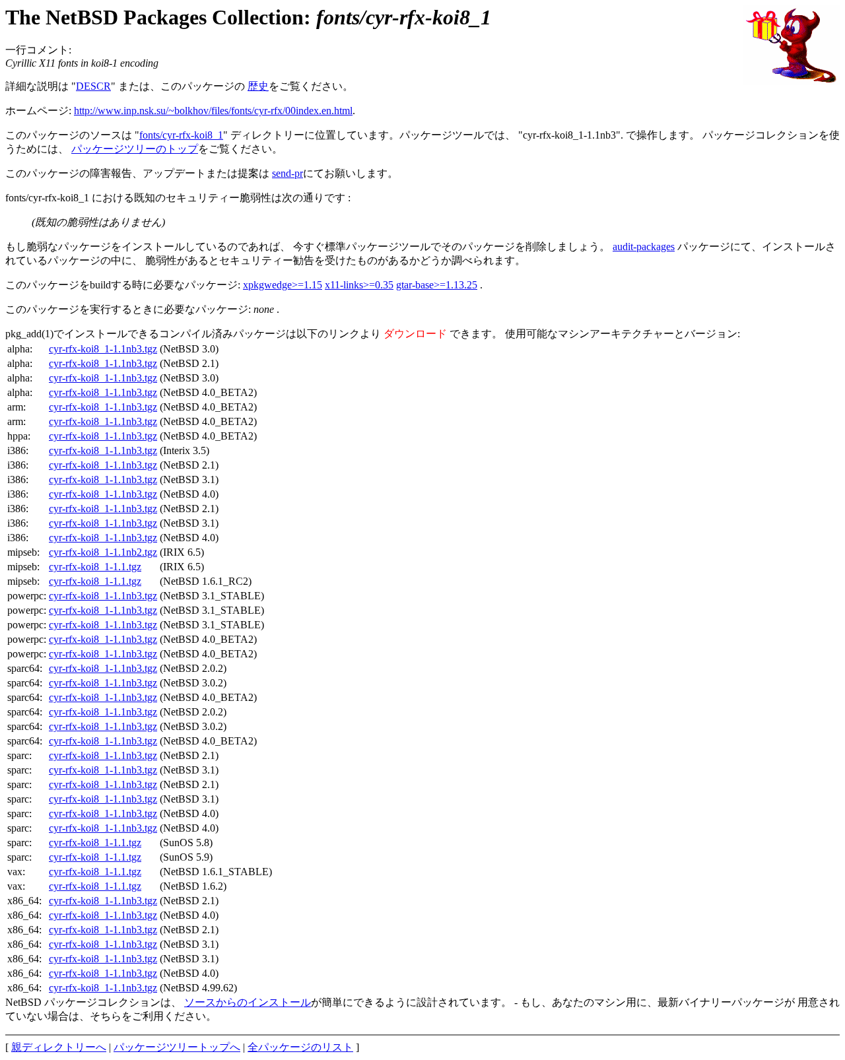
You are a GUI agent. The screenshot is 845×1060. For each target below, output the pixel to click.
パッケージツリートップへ (177, 1047)
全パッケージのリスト (300, 1047)
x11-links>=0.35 (359, 284)
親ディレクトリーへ (58, 1047)
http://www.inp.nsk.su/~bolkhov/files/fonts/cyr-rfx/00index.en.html (213, 110)
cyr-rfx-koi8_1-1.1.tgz (95, 566)
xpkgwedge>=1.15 (282, 284)
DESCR (93, 86)
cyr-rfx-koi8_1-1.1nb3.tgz (103, 348)
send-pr (287, 173)
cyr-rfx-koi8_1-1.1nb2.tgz (103, 552)
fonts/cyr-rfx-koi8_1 (181, 135)
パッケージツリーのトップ (134, 148)
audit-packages (644, 246)
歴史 (258, 86)
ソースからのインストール (247, 1002)
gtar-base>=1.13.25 (436, 284)
